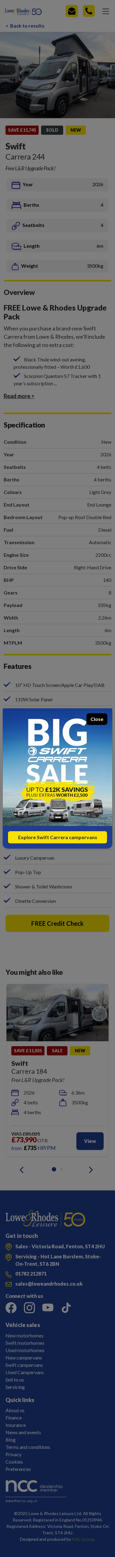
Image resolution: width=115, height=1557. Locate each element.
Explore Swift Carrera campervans (57, 837)
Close (96, 719)
